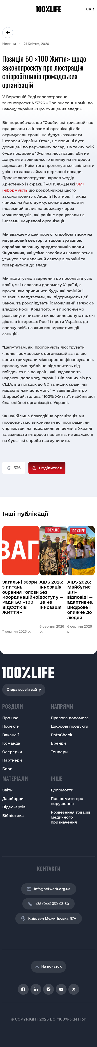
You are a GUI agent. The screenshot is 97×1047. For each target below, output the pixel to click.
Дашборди (12, 798)
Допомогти (62, 790)
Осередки (12, 752)
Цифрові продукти (69, 726)
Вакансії (10, 735)
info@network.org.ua (52, 889)
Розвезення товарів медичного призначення (70, 817)
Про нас (10, 718)
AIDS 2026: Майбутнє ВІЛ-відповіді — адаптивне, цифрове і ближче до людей (80, 599)
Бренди (58, 743)
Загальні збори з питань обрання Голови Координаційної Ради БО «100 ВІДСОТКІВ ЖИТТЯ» (20, 597)
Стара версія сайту (24, 689)
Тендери (59, 752)
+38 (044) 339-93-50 (52, 904)
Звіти (7, 790)
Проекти (10, 726)
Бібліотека (13, 815)
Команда (11, 743)
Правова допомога (70, 718)
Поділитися (50, 468)
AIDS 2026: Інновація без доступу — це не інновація (51, 594)
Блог (7, 769)
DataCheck (61, 735)
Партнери (12, 760)
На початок (51, 966)
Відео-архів (13, 807)
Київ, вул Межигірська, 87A (52, 918)
